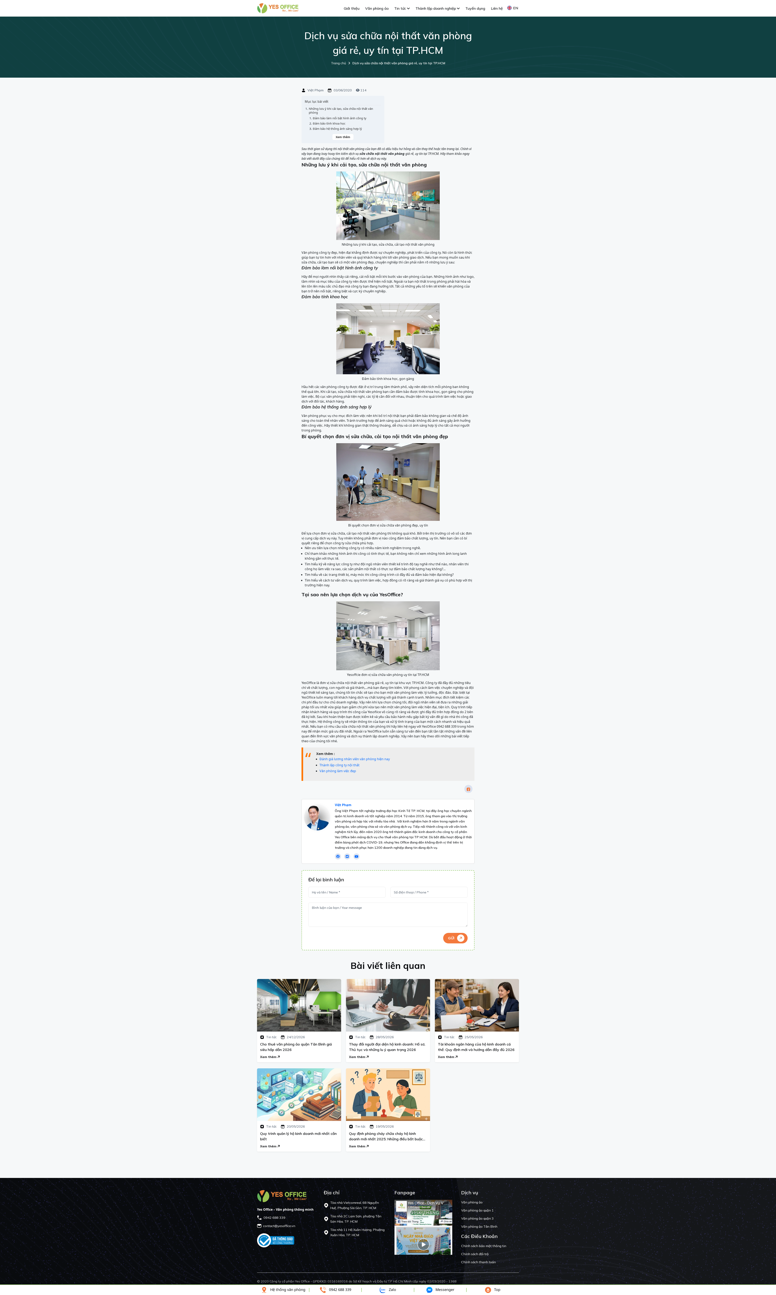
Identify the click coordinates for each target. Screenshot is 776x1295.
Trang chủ (388, 63)
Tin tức (400, 8)
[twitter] (347, 856)
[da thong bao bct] (275, 1240)
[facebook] (468, 789)
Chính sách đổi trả (475, 1254)
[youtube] (356, 856)
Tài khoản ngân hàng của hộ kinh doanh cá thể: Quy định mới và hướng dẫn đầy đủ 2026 (476, 1047)
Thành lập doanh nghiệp (436, 8)
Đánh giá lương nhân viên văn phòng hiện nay (354, 759)
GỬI (451, 938)
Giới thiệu (352, 8)
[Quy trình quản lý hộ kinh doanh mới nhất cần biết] (299, 1094)
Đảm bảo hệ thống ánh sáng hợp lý (337, 129)
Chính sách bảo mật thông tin (483, 1245)
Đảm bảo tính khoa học (329, 123)
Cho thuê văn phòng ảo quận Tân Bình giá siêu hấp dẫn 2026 (296, 1047)
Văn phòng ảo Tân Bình (479, 1226)
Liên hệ (497, 8)
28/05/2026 (384, 1037)
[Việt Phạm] (317, 817)
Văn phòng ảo (377, 8)
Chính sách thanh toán (478, 1262)
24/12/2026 (295, 1037)
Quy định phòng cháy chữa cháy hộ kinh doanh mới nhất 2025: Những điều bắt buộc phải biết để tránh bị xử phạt (386, 1136)
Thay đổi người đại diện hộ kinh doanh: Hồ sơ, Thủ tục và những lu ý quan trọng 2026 (387, 1047)
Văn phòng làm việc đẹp (337, 771)
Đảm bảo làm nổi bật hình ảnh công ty (339, 118)
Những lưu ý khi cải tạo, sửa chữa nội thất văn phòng (341, 111)
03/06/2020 (342, 90)
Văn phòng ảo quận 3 (477, 1218)
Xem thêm (343, 137)
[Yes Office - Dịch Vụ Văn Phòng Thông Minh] (277, 8)
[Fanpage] (423, 1227)
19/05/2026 (384, 1126)
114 (363, 90)
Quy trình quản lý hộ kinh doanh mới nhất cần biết (298, 1136)
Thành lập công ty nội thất (339, 765)
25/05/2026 (473, 1037)
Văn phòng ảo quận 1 (477, 1210)
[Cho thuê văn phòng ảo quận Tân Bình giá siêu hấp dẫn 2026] (299, 1005)
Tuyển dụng (475, 8)
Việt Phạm (315, 90)
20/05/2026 (295, 1126)
